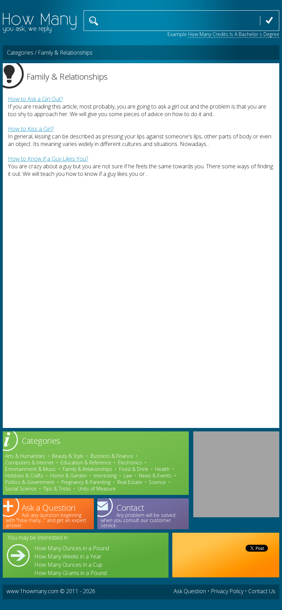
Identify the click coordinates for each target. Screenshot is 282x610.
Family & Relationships (87, 469)
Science (157, 482)
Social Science (20, 488)
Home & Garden (68, 475)
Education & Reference (86, 462)
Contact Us (261, 591)
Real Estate (129, 482)
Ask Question (190, 591)
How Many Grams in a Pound (70, 573)
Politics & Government (29, 482)
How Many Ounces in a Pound (71, 548)
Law (127, 475)
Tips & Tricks (57, 488)
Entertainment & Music (30, 469)
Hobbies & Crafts (24, 475)
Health (162, 469)
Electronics (130, 462)
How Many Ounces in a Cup (68, 564)
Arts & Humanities (25, 456)
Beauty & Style (68, 456)
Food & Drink (133, 469)
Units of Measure (97, 488)
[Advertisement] (236, 474)
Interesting (105, 475)
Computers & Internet (29, 462)
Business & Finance (111, 456)
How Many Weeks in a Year (67, 556)
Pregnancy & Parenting (85, 482)
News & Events (155, 475)
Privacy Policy (227, 591)
